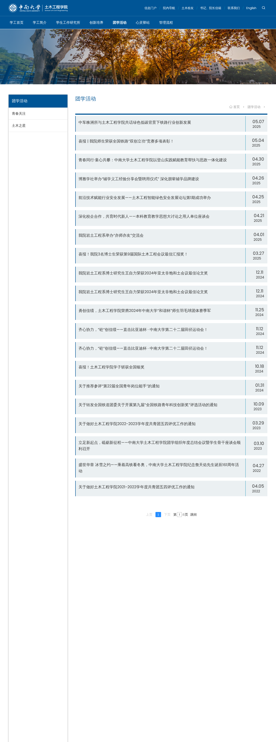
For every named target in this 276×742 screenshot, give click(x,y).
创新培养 (96, 22)
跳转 (193, 514)
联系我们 (234, 8)
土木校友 (188, 8)
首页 (236, 107)
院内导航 (169, 8)
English (251, 8)
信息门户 (150, 8)
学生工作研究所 (68, 22)
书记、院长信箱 (210, 8)
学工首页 (17, 22)
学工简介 (40, 22)
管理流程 (166, 22)
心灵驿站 (143, 22)
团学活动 (120, 22)
